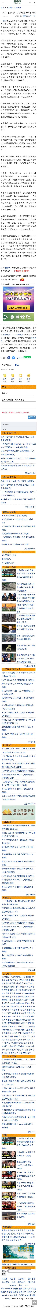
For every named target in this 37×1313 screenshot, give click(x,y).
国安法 (13, 987)
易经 (14, 1050)
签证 (12, 1040)
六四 (6, 983)
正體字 (8, 1299)
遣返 (7, 1040)
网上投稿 (31, 1282)
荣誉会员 (6, 335)
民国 (17, 1043)
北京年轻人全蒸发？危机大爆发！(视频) (18, 680)
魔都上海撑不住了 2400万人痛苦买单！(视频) (25, 1165)
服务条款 (31, 1279)
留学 (33, 1036)
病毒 (7, 980)
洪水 (26, 987)
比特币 (23, 1013)
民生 (29, 1040)
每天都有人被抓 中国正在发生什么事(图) (18, 749)
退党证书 (22, 1292)
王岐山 (14, 997)
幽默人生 (20, 1050)
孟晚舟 (26, 997)
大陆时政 (17, 8)
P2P (25, 1023)
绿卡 (24, 1040)
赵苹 (7, 1237)
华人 (20, 1036)
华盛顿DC (22, 1295)
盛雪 (3, 1237)
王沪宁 (27, 1000)
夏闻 (14, 1234)
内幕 (18, 1003)
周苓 (18, 1234)
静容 (16, 1237)
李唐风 (28, 1234)
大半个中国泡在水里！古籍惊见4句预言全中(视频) (26, 1186)
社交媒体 (15, 1010)
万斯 (9, 1000)
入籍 (20, 1040)
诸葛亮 (8, 1050)
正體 (30, 2)
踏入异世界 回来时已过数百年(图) (15, 534)
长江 (18, 987)
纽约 (16, 1295)
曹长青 (16, 1240)
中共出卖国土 (9, 990)
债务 (10, 1013)
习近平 (27, 980)
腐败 (12, 1007)
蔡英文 (19, 1020)
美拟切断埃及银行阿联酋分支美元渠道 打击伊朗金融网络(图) (26, 658)
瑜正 (26, 1237)
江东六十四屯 (15, 1030)
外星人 (15, 1053)
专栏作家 (7, 1227)
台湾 (14, 1020)
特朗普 (29, 977)
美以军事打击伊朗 (9, 555)
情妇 (3, 1007)
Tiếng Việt (23, 1299)
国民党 (8, 993)
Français (15, 1299)
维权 (15, 1026)
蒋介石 (5, 1046)
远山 (10, 1234)
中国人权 (29, 1264)
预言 (6, 1053)
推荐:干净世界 (6, 1289)
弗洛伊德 (19, 993)
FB (21, 1010)
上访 (27, 1026)
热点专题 (7, 552)
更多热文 (31, 970)
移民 (24, 1036)
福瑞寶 (15, 1292)
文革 (25, 1053)
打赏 (24, 16)
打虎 (20, 1007)
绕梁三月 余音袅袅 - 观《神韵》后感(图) (17, 481)
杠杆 (14, 1013)
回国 (16, 1040)
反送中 (27, 1003)
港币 (14, 1016)
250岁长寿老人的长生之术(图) (14, 752)
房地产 (19, 1016)
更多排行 (31, 1132)
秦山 (12, 1237)
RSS (26, 1285)
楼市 (24, 1016)
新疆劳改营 (27, 1033)
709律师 (21, 1026)
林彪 (22, 1046)
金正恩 (8, 997)
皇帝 (3, 1050)
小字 (33, 16)
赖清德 (20, 997)
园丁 (33, 1234)
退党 (14, 993)
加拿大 (29, 1010)
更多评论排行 (30, 473)
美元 (18, 1013)
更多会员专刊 (29, 549)
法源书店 (26, 1289)
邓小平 (17, 1046)
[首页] (17, 3)
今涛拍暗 (11, 1230)
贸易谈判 (20, 1000)
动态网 (29, 1292)
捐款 (13, 1282)
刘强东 (29, 1020)
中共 (30, 993)
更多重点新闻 (29, 666)
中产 (3, 1020)
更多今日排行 (29, 804)
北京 (24, 1020)
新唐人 (7, 268)
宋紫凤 (4, 1230)
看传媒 (9, 1292)
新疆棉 (6, 987)
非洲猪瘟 (16, 1023)
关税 (32, 997)
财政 (29, 1016)
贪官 (32, 1003)
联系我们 (21, 1282)
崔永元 (6, 1003)
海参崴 (8, 1020)
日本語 (30, 1299)
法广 (9, 1010)
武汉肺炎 (17, 977)
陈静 (22, 1234)
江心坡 (14, 1033)
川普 (23, 977)
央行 (6, 1013)
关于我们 (21, 1279)
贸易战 (21, 980)
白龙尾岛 (7, 1033)
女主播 (11, 1036)
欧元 (6, 1016)
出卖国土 (12, 983)
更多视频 (31, 1224)
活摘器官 (19, 983)
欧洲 (29, 1295)
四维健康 (9, 1240)
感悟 (30, 1050)
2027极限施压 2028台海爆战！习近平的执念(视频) (26, 1206)
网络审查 (5, 1030)
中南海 (13, 1003)
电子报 (12, 1279)
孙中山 (30, 1043)
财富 (33, 1016)
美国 (14, 1000)
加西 (33, 1295)
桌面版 (4, 1279)
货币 (29, 1013)
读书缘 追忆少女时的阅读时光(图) (15, 544)
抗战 (25, 1043)
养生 (29, 1053)
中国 (4, 21)
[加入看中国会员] (18, 311)
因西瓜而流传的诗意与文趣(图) (14, 516)
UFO (26, 993)
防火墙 (10, 1026)
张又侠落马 (6, 559)
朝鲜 (24, 1010)
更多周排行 (30, 895)
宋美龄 (11, 1046)
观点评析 (13, 1264)
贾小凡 (22, 1230)
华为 (7, 1007)
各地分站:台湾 (8, 1295)
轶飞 (6, 1234)
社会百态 (21, 1264)
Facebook (12, 1285)
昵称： (5, 393)
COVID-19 (14, 980)
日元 (10, 1016)
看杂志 (33, 1289)
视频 (5, 1135)
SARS (20, 1033)
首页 (2, 8)
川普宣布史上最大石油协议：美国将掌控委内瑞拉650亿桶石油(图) (26, 598)
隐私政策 (5, 1282)
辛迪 (21, 1240)
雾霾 (30, 1023)
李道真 (28, 1230)
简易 (17, 1230)
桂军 (21, 1043)
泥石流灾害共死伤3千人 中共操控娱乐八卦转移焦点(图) (25, 587)
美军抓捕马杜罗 (8, 563)
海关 (3, 1040)
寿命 (21, 1053)
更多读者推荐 (30, 507)
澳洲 (13, 1043)
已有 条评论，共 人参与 (13, 400)
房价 (6, 1023)
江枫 (30, 1237)
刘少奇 (27, 1046)
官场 (24, 1007)
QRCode (20, 358)
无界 (34, 1292)
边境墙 (4, 1000)
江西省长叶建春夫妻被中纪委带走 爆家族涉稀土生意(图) (26, 619)
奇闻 (10, 1053)
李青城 (21, 1237)
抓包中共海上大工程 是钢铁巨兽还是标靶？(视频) (26, 1175)
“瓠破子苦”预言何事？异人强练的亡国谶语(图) (26, 608)
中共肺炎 (5, 977)
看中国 (29, 1007)
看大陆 (9, 8)
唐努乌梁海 (25, 1030)
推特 (20, 1285)
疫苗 (22, 987)
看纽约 (3, 1292)
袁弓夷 (18, 990)
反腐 (16, 1007)
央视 (16, 1036)
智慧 (26, 1050)
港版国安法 (26, 990)
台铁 (26, 983)
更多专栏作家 (29, 1244)
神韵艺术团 (17, 1289)
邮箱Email (5, 1271)
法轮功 (32, 1026)
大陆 (22, 1023)
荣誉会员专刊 (9, 512)
